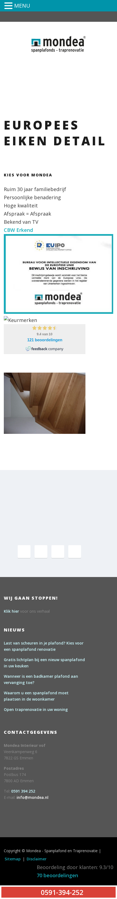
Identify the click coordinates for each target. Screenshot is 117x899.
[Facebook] (24, 551)
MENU (22, 5)
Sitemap (13, 858)
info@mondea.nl (32, 797)
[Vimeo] (57, 551)
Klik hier (11, 611)
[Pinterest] (41, 551)
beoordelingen (57, 875)
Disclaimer (37, 858)
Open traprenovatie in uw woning (36, 709)
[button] (9, 6)
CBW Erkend (18, 230)
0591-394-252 (78, 60)
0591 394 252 (23, 791)
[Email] (74, 551)
